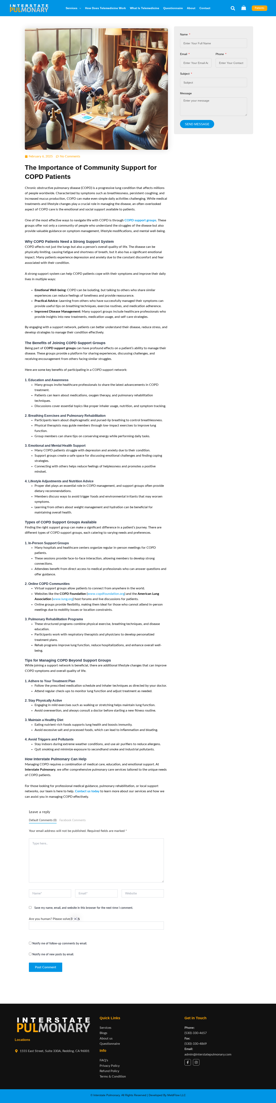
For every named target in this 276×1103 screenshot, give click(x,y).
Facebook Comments (72, 820)
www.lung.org (63, 599)
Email (184, 54)
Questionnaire (173, 8)
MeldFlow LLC (176, 1095)
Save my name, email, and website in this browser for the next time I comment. (83, 908)
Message (186, 93)
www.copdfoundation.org (105, 593)
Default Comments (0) (43, 820)
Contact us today (87, 791)
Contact (204, 8)
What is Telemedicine (144, 8)
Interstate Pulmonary (106, 1095)
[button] (233, 9)
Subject (185, 73)
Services (71, 8)
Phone (220, 54)
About (191, 8)
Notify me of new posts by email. (53, 954)
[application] (79, 8)
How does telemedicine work (105, 8)
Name (184, 34)
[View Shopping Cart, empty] (243, 8)
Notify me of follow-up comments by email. (59, 943)
